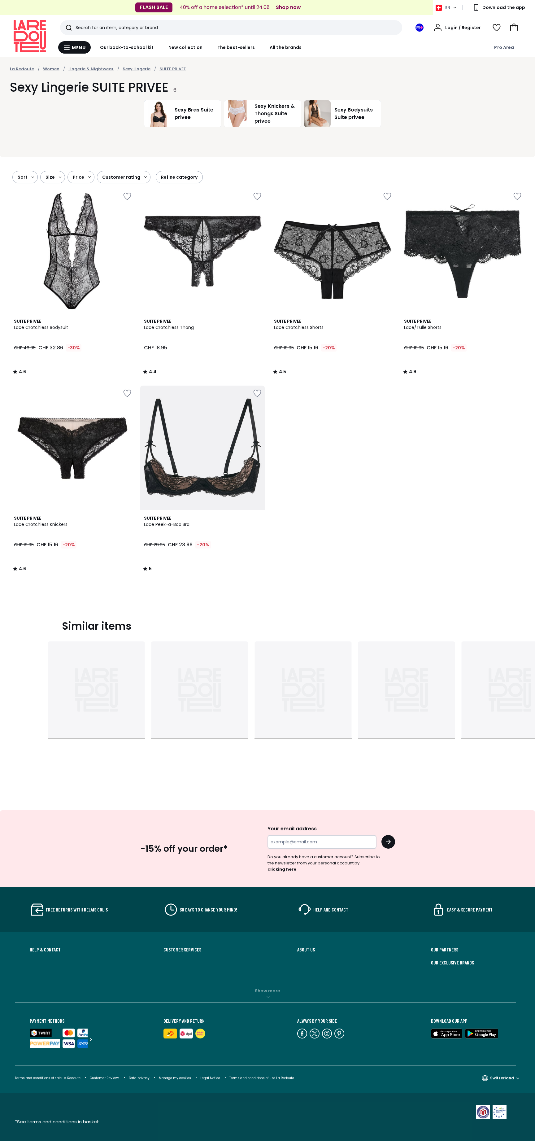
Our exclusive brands (452, 962)
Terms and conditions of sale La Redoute (48, 1078)
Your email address (292, 828)
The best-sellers (236, 47)
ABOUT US (306, 949)
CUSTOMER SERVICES (182, 949)
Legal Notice (210, 1078)
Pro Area (504, 47)
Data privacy (139, 1078)
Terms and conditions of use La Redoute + (263, 1078)
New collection (185, 47)
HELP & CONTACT (45, 949)
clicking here (282, 869)
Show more (267, 991)
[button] (514, 27)
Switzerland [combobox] (502, 1078)
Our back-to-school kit (127, 47)
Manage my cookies (175, 1078)
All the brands (286, 47)
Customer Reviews (105, 1078)
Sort (23, 177)
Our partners (444, 949)
